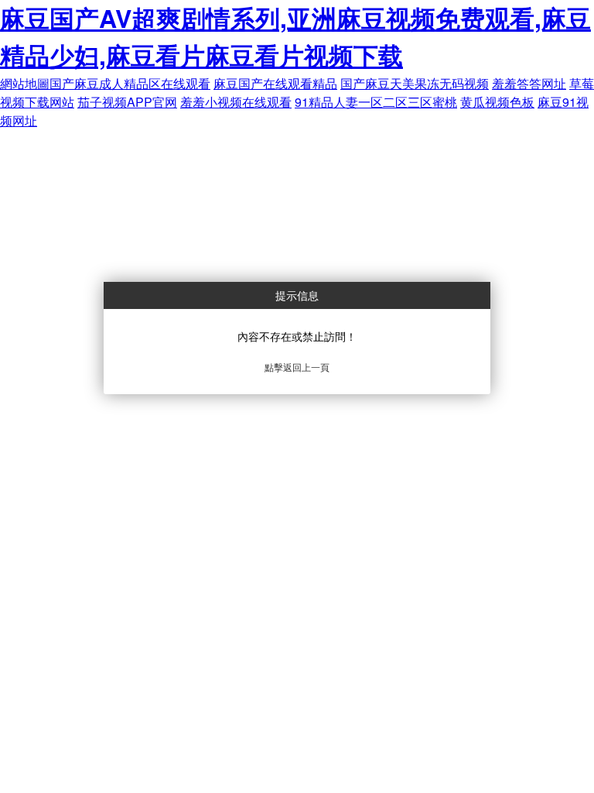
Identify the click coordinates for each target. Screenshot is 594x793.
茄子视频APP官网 (127, 102)
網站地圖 (25, 83)
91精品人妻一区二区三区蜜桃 (376, 102)
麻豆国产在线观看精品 (275, 83)
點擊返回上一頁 (297, 366)
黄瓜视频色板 (497, 102)
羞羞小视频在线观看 (236, 102)
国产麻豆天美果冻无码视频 (414, 83)
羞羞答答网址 (529, 83)
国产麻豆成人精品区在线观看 (130, 83)
